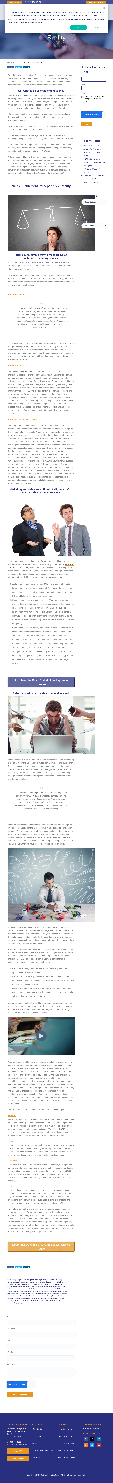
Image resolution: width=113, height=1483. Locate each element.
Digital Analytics (44, 1280)
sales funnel (20, 1296)
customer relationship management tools (48, 1287)
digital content (33, 1282)
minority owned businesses (44, 1289)
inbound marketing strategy (40, 1301)
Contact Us (18, 1451)
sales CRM (57, 1289)
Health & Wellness (65, 1436)
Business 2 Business (66, 1450)
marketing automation (14, 1282)
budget (28, 1294)
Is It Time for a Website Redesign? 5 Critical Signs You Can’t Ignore (94, 162)
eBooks (35, 1443)
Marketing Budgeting (16, 1280)
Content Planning (57, 1296)
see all (83, 206)
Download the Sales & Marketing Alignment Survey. (41, 682)
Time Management (25, 1291)
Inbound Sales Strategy (39, 1298)
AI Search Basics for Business (94, 146)
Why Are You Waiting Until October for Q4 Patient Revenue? (93, 152)
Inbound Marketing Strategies (41, 1296)
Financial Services (65, 1429)
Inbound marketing (56, 1280)
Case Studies (37, 1429)
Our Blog (36, 1457)
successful (63, 1294)
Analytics (48, 1284)
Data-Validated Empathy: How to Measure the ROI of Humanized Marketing (94, 178)
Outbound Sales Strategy (56, 1298)
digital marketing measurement (42, 1291)
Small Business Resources (42, 1450)
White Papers (37, 1436)
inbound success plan (57, 1301)
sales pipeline (11, 1296)
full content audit (27, 372)
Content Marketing (38, 1284)
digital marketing (57, 1284)
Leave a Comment (37, 63)
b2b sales (28, 1296)
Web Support (18, 1458)
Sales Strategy (26, 1298)
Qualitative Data (25, 1301)
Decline (96, 27)
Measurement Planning (60, 1291)
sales (63, 1287)
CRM (32, 1287)
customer (22, 1294)
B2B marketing (57, 1282)
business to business (13, 1289)
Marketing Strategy (45, 1282)
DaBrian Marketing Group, (26, 95)
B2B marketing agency (14, 1303)
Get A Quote (14, 2)
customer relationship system (41, 1294)
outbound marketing (13, 1298)
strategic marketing (67, 1289)
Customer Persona (13, 1301)
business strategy (12, 1294)
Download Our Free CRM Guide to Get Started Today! (41, 1246)
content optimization (31, 1280)
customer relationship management (18, 1287)
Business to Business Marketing (17, 1284)
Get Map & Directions (91, 1429)
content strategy (12, 1291)
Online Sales (55, 1294)
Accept (78, 27)
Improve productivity (28, 1289)
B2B (29, 1284)
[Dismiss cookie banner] (104, 8)
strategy (25, 1282)
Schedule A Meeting (96, 2)
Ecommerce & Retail (66, 1443)
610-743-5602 (15, 1442)
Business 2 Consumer (66, 1457)
